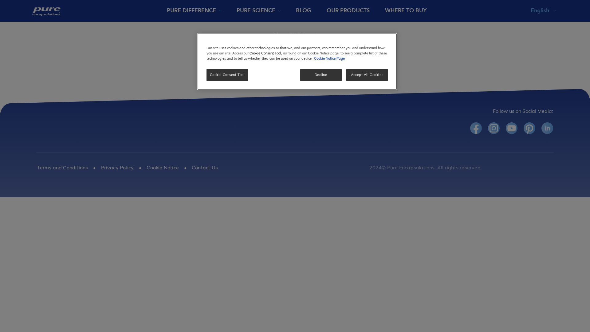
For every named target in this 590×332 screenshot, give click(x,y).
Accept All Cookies (367, 75)
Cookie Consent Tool (227, 75)
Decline (321, 75)
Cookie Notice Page (329, 58)
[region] (297, 61)
